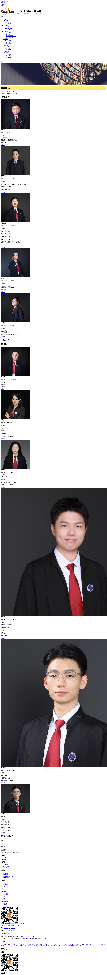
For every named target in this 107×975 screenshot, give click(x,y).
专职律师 (8, 29)
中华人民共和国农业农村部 (40, 945)
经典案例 (8, 33)
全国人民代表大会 (5, 944)
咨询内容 (3, 846)
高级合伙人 (9, 26)
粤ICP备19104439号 (28, 938)
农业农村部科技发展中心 (71, 944)
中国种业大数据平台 (59, 944)
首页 (4, 19)
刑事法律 (3, 4)
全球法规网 (78, 945)
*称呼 (2, 840)
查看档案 (3, 145)
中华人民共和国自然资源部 (26, 945)
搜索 (2, 61)
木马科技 (41, 938)
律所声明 (8, 57)
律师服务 (5, 20)
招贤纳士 (5, 45)
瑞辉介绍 (8, 54)
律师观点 (8, 34)
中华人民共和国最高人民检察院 (10, 945)
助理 (7, 51)
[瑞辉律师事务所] (21, 15)
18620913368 (4, 949)
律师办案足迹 (9, 37)
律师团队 (5, 25)
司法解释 (3, 2)
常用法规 (5, 39)
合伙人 (8, 46)
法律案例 (5, 31)
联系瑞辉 (8, 55)
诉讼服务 (8, 22)
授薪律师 (8, 49)
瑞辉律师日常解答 (11, 36)
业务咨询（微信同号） (10, 925)
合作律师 (8, 48)
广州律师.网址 (10, 930)
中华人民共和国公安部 (48, 944)
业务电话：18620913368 (7, 1)
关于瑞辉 (5, 52)
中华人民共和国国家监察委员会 (34, 944)
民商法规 (3, 5)
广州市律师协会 (51, 945)
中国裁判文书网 (60, 945)
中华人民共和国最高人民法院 (85, 944)
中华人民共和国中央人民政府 (17, 944)
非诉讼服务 (9, 23)
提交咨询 (3, 849)
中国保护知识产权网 (69, 945)
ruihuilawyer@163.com (9, 928)
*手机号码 (3, 843)
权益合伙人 (9, 28)
